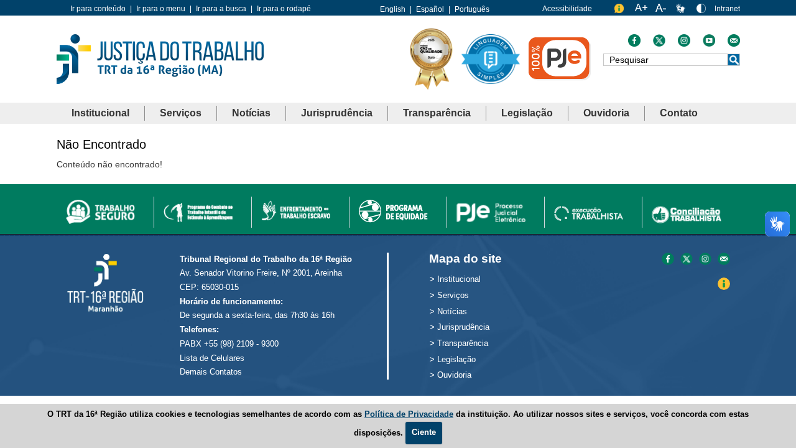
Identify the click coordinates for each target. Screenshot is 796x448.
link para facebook (668, 260)
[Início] (160, 58)
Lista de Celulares (212, 358)
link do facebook (634, 43)
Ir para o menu (160, 8)
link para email (724, 260)
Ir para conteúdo (98, 8)
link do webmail (734, 43)
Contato (679, 113)
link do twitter (659, 43)
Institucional (100, 113)
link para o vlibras (682, 11)
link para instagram (705, 260)
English (392, 9)
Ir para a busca (221, 8)
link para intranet (727, 13)
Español (430, 9)
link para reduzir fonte (661, 11)
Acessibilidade (567, 8)
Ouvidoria (606, 113)
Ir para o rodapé (284, 8)
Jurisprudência (337, 113)
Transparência (437, 113)
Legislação (527, 113)
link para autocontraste (702, 11)
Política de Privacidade (408, 414)
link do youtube (709, 43)
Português (472, 9)
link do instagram (684, 43)
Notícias (251, 113)
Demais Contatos (211, 371)
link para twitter (686, 260)
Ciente (424, 432)
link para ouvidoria (620, 11)
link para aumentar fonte (641, 11)
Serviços (180, 113)
